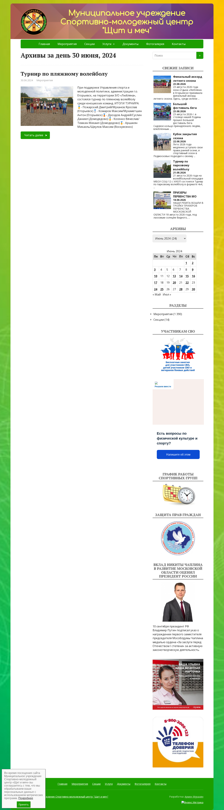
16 (193, 276)
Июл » (167, 294)
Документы (130, 44)
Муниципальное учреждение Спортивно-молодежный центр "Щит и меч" (64, 796)
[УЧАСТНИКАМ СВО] (178, 354)
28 (180, 289)
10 (155, 276)
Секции (89, 44)
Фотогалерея (155, 44)
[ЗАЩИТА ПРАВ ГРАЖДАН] (178, 538)
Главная (44, 44)
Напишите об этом (178, 454)
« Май (157, 294)
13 (174, 276)
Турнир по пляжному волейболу (64, 73)
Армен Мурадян (194, 796)
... (199, 98)
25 (161, 289)
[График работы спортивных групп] (178, 495)
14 (180, 276)
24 (155, 289)
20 (174, 282)
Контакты (179, 44)
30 (193, 289)
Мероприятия (67, 44)
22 (187, 282)
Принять (24, 804)
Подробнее (25, 798)
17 (155, 282)
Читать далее (33, 135)
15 (187, 276)
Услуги (106, 44)
